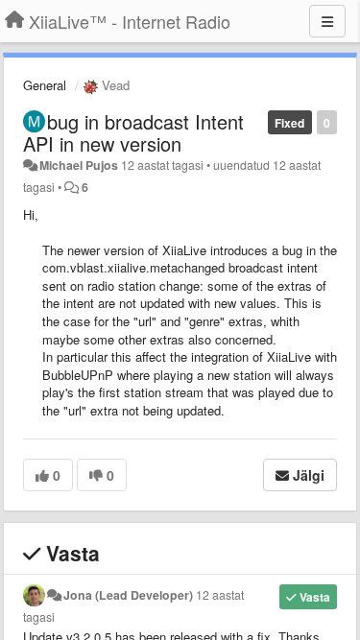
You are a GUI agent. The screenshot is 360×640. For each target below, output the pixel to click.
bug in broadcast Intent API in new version (133, 132)
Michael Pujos (78, 165)
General (44, 85)
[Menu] (327, 21)
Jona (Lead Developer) (128, 595)
